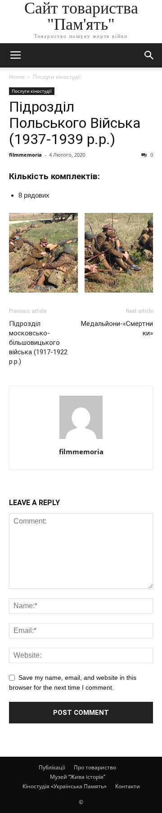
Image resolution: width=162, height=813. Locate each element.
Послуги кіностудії (57, 77)
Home (16, 77)
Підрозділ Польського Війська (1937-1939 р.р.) (74, 123)
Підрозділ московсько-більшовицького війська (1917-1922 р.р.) (38, 343)
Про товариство (95, 767)
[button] (149, 55)
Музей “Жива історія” (77, 777)
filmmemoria (25, 154)
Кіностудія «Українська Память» (64, 786)
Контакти (127, 786)
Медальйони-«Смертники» (117, 328)
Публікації (52, 767)
